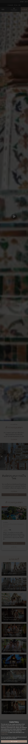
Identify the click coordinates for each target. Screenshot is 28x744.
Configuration (4, 732)
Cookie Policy (4, 734)
